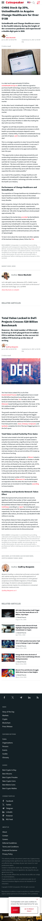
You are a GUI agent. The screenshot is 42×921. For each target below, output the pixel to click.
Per (20, 399)
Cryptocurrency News (10, 558)
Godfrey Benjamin (12, 347)
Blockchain (6, 723)
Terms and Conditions (10, 847)
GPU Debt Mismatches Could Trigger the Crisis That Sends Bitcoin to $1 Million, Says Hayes (28, 612)
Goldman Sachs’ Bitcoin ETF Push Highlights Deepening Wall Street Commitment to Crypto (26, 628)
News (14, 266)
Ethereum (5, 404)
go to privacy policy (29, 910)
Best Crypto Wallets (9, 788)
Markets (5, 715)
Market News (6, 266)
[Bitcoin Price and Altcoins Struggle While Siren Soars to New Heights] (8, 674)
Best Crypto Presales (10, 777)
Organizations (7, 743)
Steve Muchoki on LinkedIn (10, 290)
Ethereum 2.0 (20, 479)
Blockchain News (26, 556)
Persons (5, 746)
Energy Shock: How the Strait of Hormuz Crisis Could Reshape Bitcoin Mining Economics (28, 657)
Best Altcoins (7, 774)
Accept (15, 910)
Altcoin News (15, 556)
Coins (4, 739)
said (16, 136)
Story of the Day (8, 712)
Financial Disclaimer (9, 850)
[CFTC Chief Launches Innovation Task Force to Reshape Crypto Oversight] (8, 645)
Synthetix (5, 426)
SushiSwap (5, 507)
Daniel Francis (21, 617)
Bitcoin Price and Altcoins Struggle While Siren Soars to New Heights (27, 671)
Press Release (7, 726)
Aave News (5, 556)
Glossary (5, 757)
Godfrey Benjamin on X (9, 590)
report (21, 507)
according (35, 484)
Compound (32, 424)
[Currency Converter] (38, 2)
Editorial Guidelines (9, 843)
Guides (5, 754)
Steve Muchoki (11, 38)
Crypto (4, 719)
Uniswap (25, 424)
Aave (19, 424)
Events (4, 750)
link (32, 239)
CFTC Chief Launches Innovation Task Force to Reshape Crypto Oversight (28, 642)
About (4, 832)
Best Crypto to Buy (9, 770)
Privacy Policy (7, 854)
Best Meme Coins (8, 785)
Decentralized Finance (9, 395)
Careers (5, 839)
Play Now (39, 917)
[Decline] (37, 899)
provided (24, 217)
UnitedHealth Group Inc (9, 86)
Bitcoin (30, 457)
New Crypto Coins (9, 781)
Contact (5, 835)
